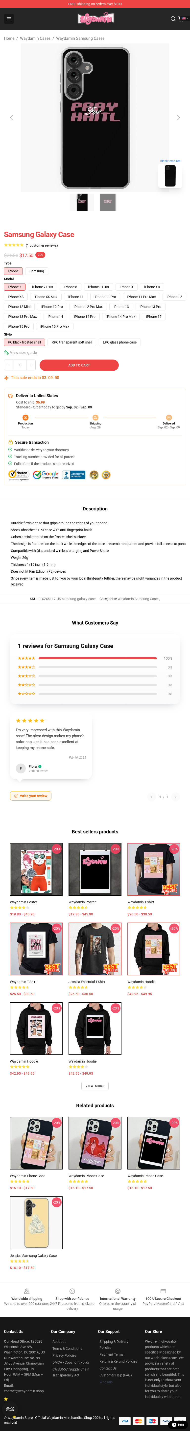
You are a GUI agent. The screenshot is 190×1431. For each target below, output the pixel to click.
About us (59, 1342)
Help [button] (181, 1425)
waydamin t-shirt (140, 902)
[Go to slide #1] (82, 202)
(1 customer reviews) (42, 245)
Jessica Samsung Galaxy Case (33, 1256)
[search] (173, 19)
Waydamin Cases (35, 38)
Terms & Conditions (67, 1348)
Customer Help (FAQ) (115, 1375)
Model (9, 279)
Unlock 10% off (10, 1409)
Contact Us (108, 1368)
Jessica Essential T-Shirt (87, 982)
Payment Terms (111, 1354)
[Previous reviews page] (151, 796)
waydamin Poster (23, 902)
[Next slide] (178, 117)
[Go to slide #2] (108, 202)
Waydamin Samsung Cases (80, 38)
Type (8, 263)
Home (9, 38)
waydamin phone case (27, 1176)
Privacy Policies (64, 1355)
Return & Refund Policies (118, 1361)
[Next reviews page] (175, 796)
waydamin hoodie (141, 982)
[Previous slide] (11, 117)
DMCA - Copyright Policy (71, 1362)
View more (95, 1086)
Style (8, 334)
